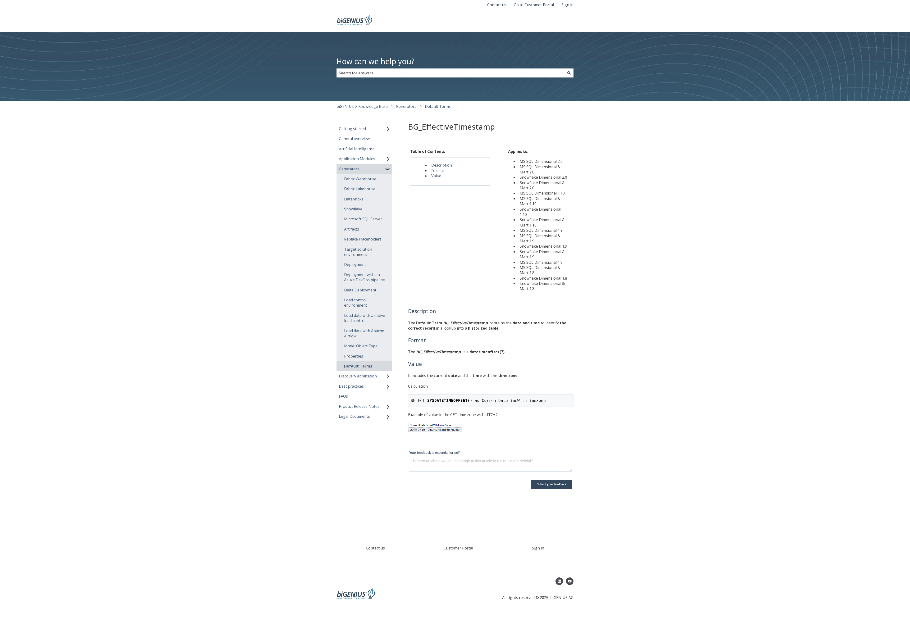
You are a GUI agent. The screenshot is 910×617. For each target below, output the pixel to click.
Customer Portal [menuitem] (458, 548)
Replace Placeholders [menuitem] (363, 239)
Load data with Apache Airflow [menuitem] (364, 333)
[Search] (568, 72)
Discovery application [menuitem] (358, 376)
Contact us (496, 4)
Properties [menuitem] (353, 356)
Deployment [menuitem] (355, 264)
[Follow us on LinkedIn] (559, 581)
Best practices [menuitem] (351, 386)
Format (437, 170)
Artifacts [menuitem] (351, 229)
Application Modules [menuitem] (357, 158)
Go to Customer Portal (534, 4)
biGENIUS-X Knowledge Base (362, 106)
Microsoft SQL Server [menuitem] (363, 219)
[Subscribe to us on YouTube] (569, 581)
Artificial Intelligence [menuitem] (357, 148)
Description (441, 165)
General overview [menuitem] (354, 138)
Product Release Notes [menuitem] (359, 406)
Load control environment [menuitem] (355, 302)
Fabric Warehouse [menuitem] (360, 178)
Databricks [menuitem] (353, 199)
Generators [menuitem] (349, 169)
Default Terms (438, 106)
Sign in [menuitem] (538, 548)
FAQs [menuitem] (343, 396)
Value (436, 175)
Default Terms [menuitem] (358, 366)
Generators (406, 106)
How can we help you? (375, 61)
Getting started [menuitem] (352, 128)
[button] (388, 129)
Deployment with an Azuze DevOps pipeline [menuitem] (364, 277)
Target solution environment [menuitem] (358, 252)
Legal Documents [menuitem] (354, 416)
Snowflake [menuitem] (353, 209)
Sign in (567, 4)
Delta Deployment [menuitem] (360, 290)
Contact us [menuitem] (375, 548)
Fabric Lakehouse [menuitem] (359, 188)
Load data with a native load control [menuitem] (364, 318)
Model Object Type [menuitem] (361, 346)
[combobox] (450, 72)
